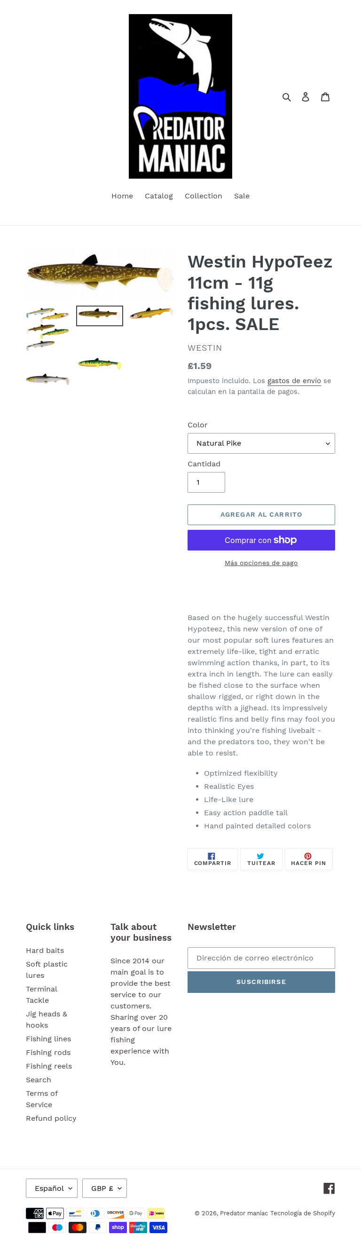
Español (49, 1188)
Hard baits (45, 950)
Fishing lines (48, 1038)
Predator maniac (244, 1213)
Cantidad (204, 463)
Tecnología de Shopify (302, 1213)
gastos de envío (294, 381)
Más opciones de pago (261, 563)
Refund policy (51, 1118)
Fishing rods (48, 1052)
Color (198, 424)
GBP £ (102, 1188)
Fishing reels (49, 1066)
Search (38, 1079)
